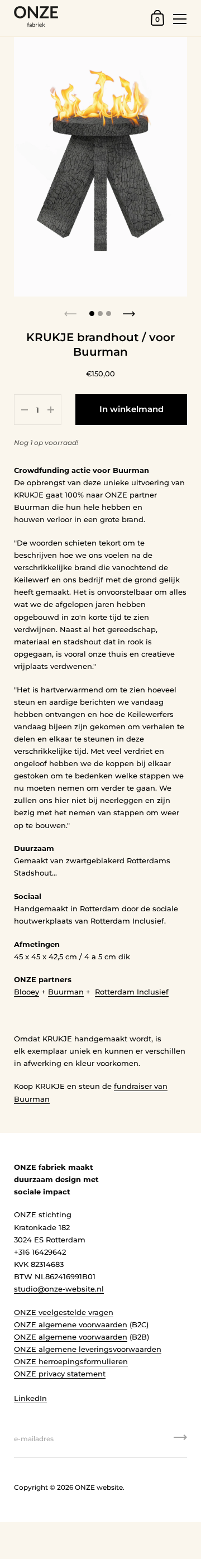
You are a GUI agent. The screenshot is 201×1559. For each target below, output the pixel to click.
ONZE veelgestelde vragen (63, 1312)
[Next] (130, 310)
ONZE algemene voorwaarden (70, 1324)
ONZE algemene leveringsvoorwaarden (87, 1349)
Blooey (26, 991)
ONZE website (99, 1487)
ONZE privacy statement (60, 1373)
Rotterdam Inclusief (132, 991)
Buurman (66, 991)
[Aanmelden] (180, 1441)
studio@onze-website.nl (59, 1288)
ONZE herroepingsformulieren (71, 1361)
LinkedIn (30, 1398)
